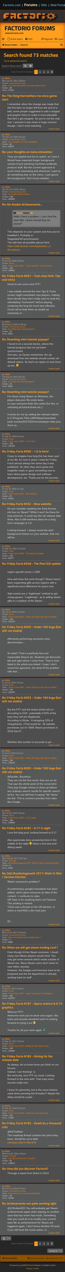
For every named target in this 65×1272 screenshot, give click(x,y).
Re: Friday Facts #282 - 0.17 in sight (26, 828)
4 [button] (48, 72)
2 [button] (40, 72)
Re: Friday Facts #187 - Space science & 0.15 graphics (32, 1005)
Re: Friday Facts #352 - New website (26, 504)
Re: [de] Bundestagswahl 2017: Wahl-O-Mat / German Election (32, 875)
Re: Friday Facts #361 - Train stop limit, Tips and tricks (31, 277)
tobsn (20, 213)
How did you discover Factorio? (22, 1158)
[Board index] (30, 16)
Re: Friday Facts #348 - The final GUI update (31, 564)
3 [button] (44, 72)
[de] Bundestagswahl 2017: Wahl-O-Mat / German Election (33, 863)
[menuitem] (15, 39)
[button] (52, 72)
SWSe (7, 78)
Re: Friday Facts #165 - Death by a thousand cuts (31, 1125)
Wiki (44, 5)
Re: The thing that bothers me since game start (29, 97)
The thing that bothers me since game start (26, 85)
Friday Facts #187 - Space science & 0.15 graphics (30, 993)
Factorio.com (12, 5)
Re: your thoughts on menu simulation (27, 152)
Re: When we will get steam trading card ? (30, 947)
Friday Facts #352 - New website (22, 494)
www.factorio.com (14, 33)
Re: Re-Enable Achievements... (22, 204)
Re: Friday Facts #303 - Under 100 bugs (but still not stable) (31, 628)
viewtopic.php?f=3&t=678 (21, 1142)
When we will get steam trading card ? (24, 937)
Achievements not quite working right (24, 1193)
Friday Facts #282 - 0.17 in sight (22, 818)
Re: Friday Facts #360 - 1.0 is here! (25, 451)
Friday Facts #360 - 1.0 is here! (21, 441)
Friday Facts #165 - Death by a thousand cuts (28, 1113)
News (11, 263)
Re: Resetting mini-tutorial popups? (25, 339)
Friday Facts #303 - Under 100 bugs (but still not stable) (32, 617)
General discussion (17, 83)
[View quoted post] (31, 213)
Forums (30, 5)
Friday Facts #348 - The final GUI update (26, 553)
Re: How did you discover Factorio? (25, 1169)
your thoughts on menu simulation (22, 142)
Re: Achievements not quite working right (29, 1203)
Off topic (12, 861)
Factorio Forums (30, 28)
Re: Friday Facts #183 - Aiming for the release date (27, 1058)
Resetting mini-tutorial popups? (21, 329)
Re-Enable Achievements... (19, 194)
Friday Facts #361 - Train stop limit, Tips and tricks (30, 266)
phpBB (23, 1265)
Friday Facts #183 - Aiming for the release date (28, 1046)
